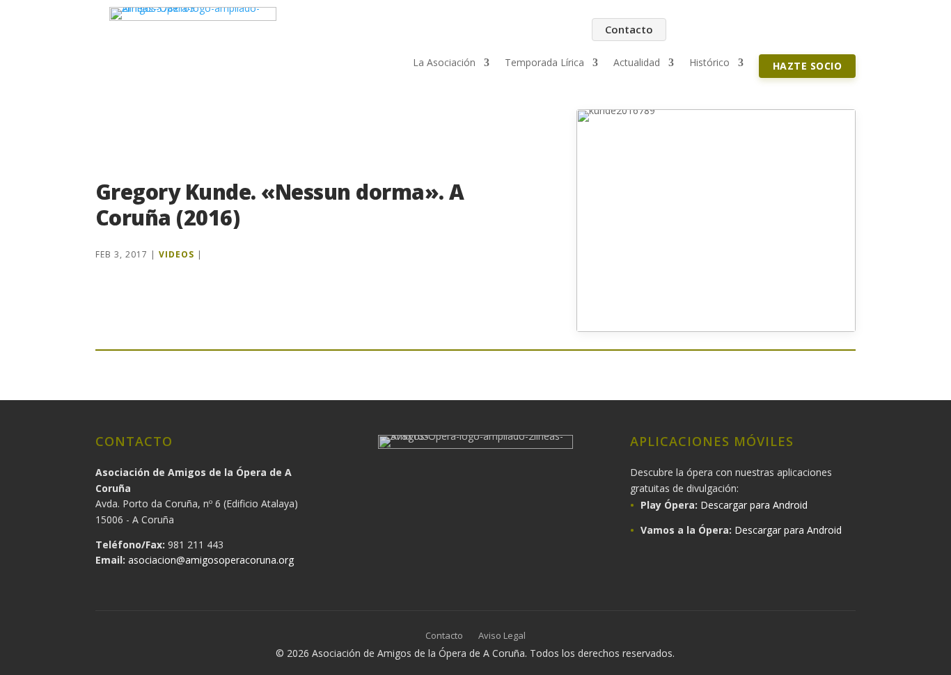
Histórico (709, 63)
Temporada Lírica (544, 63)
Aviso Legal (502, 636)
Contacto (629, 29)
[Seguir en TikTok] (815, 30)
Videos (176, 254)
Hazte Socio (807, 65)
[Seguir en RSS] (844, 30)
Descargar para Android (754, 504)
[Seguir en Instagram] (727, 30)
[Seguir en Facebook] (698, 30)
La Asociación (444, 63)
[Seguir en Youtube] (786, 30)
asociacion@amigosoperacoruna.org (211, 559)
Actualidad (636, 63)
